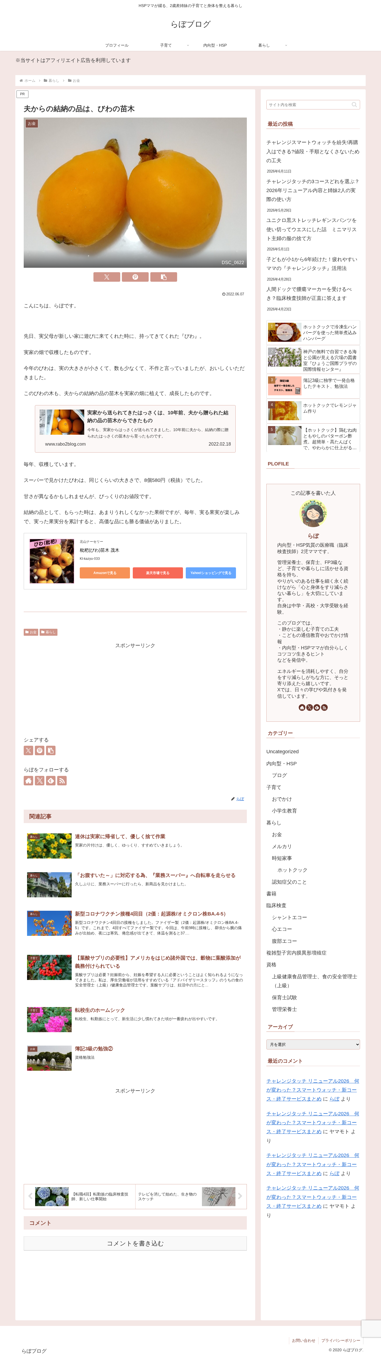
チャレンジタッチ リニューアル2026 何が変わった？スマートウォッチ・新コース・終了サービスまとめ (312, 1090)
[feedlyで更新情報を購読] (51, 780)
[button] (163, 277)
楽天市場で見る (158, 573)
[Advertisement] (135, 689)
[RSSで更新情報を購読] (62, 780)
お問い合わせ (303, 1340)
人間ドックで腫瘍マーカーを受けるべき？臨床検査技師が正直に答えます (309, 293)
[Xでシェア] (106, 277)
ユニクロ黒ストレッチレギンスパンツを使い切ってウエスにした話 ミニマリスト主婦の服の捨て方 (311, 229)
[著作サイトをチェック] (28, 780)
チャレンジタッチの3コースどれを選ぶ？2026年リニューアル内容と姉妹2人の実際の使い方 (313, 190)
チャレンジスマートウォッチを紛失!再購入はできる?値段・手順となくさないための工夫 (313, 151)
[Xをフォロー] (39, 780)
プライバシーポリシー (340, 1340)
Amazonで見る (105, 573)
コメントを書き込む (135, 1243)
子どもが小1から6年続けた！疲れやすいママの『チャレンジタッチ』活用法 (311, 264)
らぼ (313, 536)
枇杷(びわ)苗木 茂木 (99, 550)
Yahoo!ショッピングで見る (211, 573)
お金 (33, 632)
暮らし (51, 632)
